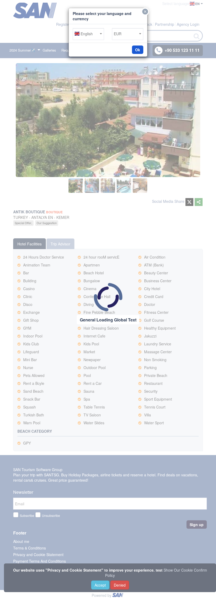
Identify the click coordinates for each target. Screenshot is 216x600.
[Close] (145, 12)
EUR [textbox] (117, 33)
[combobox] (88, 34)
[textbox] (88, 33)
